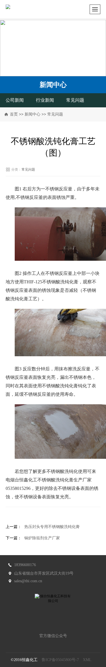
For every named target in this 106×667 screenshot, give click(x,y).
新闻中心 (32, 114)
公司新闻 (15, 100)
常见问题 (75, 100)
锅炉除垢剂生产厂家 (42, 538)
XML (87, 660)
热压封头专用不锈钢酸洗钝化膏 (52, 527)
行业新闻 (45, 100)
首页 (14, 114)
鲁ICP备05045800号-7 (60, 660)
